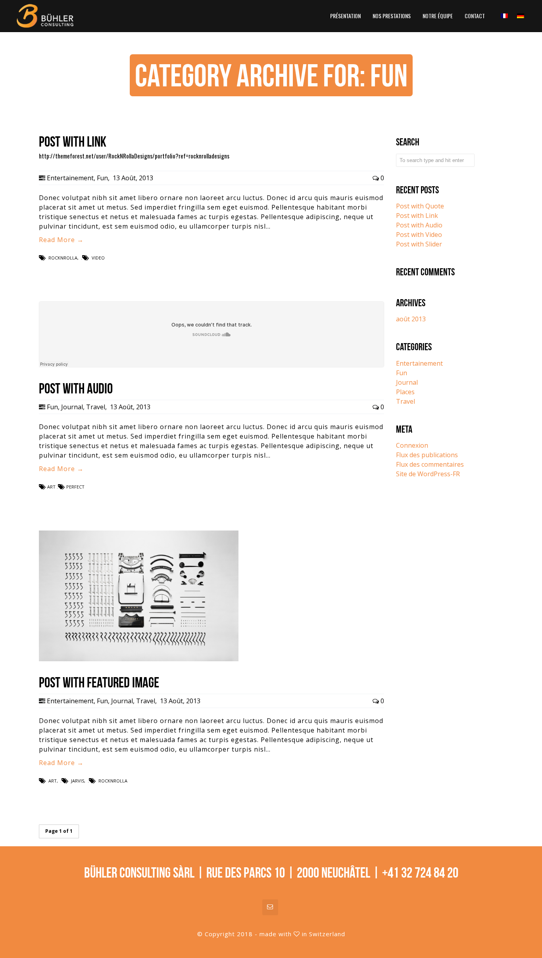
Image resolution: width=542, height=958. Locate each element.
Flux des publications (427, 454)
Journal (72, 407)
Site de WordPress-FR (428, 473)
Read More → (61, 239)
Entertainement (70, 178)
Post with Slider (419, 244)
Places (405, 391)
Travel (95, 407)
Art (51, 487)
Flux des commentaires (430, 464)
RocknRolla (62, 258)
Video (98, 258)
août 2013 (411, 319)
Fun (102, 178)
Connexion (412, 445)
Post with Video (419, 234)
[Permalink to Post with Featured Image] (138, 659)
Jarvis (77, 781)
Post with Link (417, 215)
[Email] (270, 907)
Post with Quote (420, 206)
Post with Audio (419, 225)
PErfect (75, 487)
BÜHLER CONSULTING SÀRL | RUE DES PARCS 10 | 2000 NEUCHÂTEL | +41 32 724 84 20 (271, 872)
